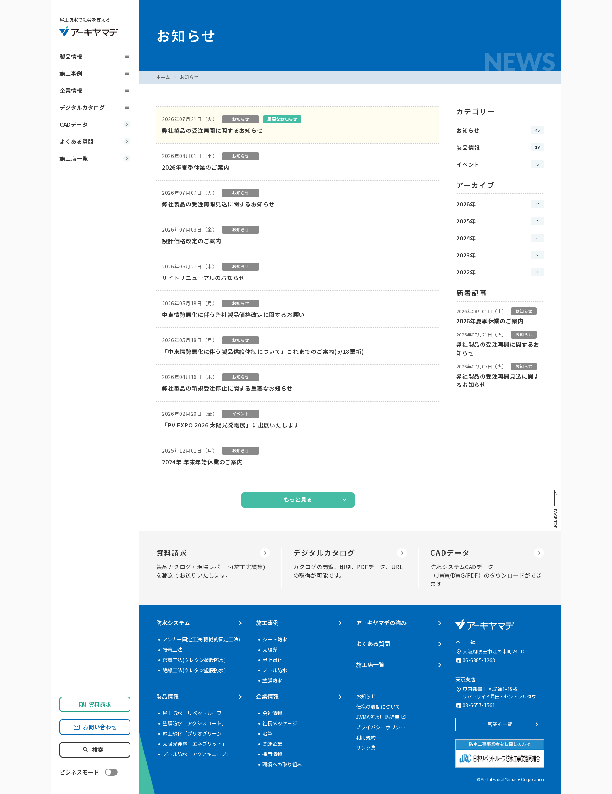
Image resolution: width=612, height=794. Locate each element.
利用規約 (366, 737)
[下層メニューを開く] (129, 56)
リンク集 (366, 747)
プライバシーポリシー (381, 727)
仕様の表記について (378, 706)
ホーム (163, 77)
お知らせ (189, 77)
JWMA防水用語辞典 (378, 716)
